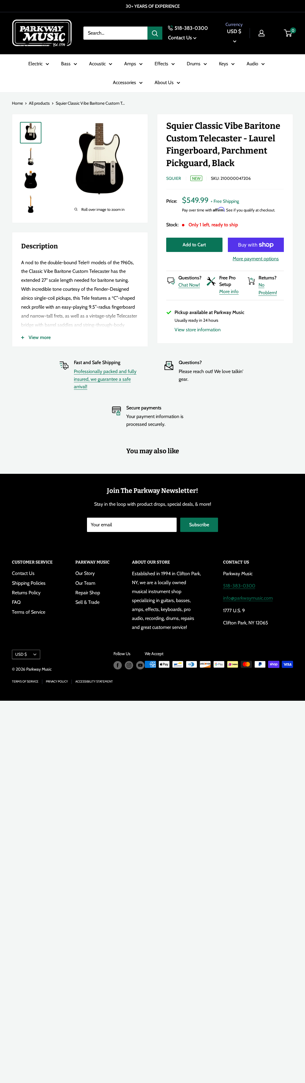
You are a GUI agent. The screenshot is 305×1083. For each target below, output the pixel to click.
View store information (198, 329)
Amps (130, 63)
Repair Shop (87, 592)
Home (17, 103)
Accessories (124, 82)
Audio (252, 63)
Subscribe (199, 524)
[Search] (154, 33)
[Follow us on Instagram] (129, 665)
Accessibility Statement (94, 681)
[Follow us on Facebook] (117, 665)
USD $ (21, 654)
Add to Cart (194, 244)
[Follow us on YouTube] (140, 665)
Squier (173, 178)
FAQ (16, 602)
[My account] (261, 33)
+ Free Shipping (225, 201)
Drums (193, 63)
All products (39, 103)
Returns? (267, 278)
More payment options (256, 259)
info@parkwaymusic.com (248, 598)
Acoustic (97, 63)
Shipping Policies (29, 583)
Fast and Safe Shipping (97, 362)
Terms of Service (28, 612)
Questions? (189, 278)
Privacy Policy (57, 681)
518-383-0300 (191, 28)
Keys (223, 63)
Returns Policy (26, 592)
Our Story (85, 573)
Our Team (85, 583)
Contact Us (180, 38)
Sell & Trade (87, 602)
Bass (66, 63)
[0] (288, 33)
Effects (161, 63)
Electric (35, 63)
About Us (164, 82)
